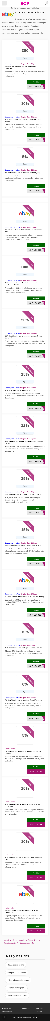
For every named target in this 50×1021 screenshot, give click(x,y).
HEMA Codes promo (16, 965)
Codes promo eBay (12, 64)
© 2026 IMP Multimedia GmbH (25, 1018)
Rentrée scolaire (10, 943)
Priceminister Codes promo (18, 980)
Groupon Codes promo (17, 972)
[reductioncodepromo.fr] (25, 3)
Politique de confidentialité (7, 1009)
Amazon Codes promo (16, 988)
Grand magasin (19, 940)
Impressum (26, 1008)
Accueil (6, 940)
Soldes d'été (33, 940)
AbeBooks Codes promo (17, 995)
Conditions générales (39, 1009)
